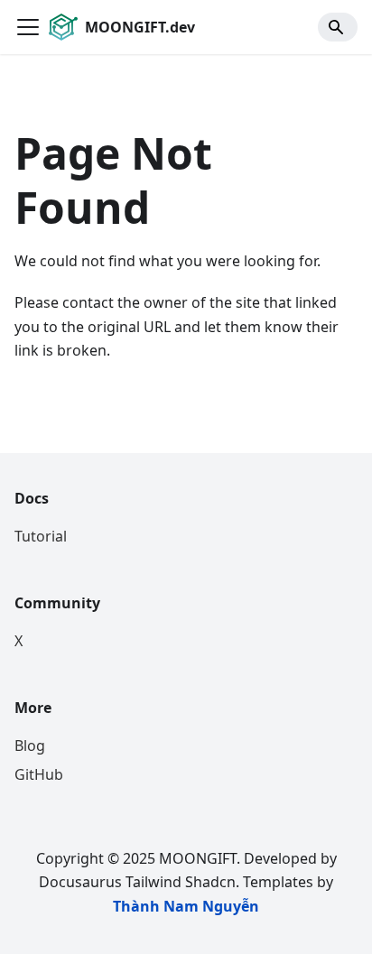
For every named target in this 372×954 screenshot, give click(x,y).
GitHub (38, 774)
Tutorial (40, 536)
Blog (29, 745)
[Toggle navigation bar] (28, 27)
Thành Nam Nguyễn (186, 906)
